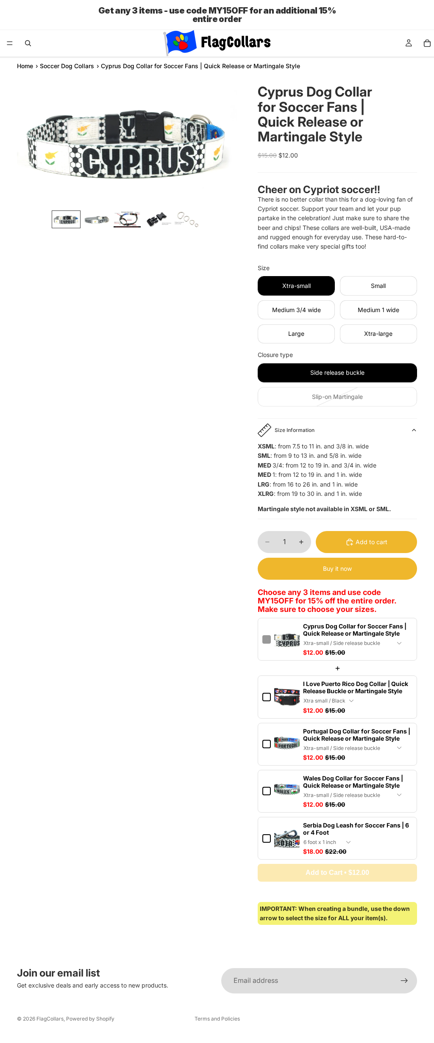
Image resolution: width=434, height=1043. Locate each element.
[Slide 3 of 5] (127, 219)
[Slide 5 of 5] (188, 219)
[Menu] (9, 43)
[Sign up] (404, 981)
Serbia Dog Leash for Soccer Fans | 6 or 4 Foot (356, 829)
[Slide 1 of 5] (66, 219)
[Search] (28, 43)
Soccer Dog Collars (67, 65)
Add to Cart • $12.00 (337, 872)
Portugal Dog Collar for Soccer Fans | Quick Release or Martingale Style (356, 735)
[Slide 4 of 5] (157, 219)
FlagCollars (50, 1018)
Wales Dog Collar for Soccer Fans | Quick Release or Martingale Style (353, 782)
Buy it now (337, 568)
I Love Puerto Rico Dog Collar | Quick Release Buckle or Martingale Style (355, 687)
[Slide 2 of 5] (96, 219)
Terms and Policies (217, 1018)
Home (25, 65)
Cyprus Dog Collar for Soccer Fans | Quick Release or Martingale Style (354, 629)
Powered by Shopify (90, 1018)
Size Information (294, 430)
